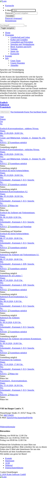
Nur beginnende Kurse (20, 112)
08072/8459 (9, 415)
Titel (2, 117)
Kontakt (8, 458)
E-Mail (8, 10)
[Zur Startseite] (3, 1)
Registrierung (10, 21)
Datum (3, 119)
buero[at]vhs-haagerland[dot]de (20, 417)
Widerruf (9, 465)
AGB (7, 463)
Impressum (9, 461)
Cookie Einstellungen (9, 472)
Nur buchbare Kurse (38, 112)
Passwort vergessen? (13, 18)
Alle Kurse (5, 112)
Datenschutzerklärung (14, 468)
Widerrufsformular (7, 427)
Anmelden (10, 16)
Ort (1, 121)
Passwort (9, 13)
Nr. (1, 124)
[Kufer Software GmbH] (3, 477)
